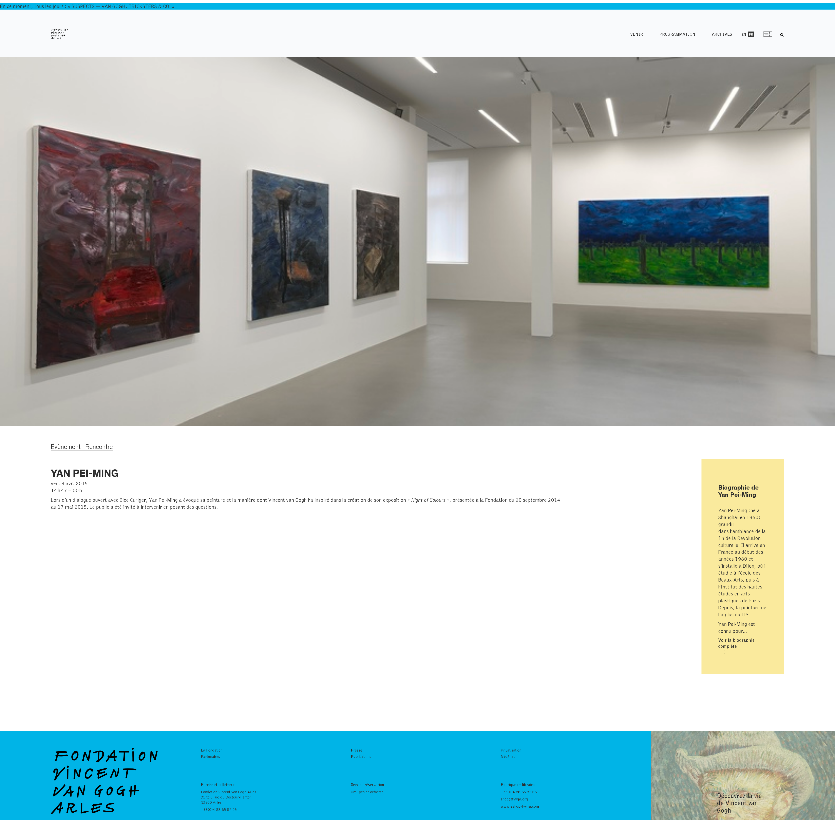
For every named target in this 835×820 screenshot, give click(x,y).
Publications (361, 756)
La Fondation (211, 750)
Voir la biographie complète (736, 643)
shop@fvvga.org (514, 799)
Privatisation (511, 750)
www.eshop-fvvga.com (520, 806)
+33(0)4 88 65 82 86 (519, 791)
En (743, 34)
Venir (636, 34)
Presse (356, 750)
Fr (751, 34)
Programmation (677, 34)
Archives (722, 34)
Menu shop (767, 34)
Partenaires (210, 756)
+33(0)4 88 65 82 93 (219, 809)
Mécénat (508, 756)
